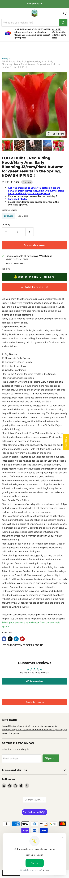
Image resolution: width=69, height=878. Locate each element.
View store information (15, 263)
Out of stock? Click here (36, 277)
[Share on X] (10, 638)
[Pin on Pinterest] (22, 638)
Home (5, 58)
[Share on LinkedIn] (16, 638)
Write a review (34, 681)
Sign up (51, 758)
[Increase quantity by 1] (30, 231)
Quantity (6, 224)
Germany (33, 799)
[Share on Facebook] (4, 638)
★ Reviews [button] (66, 441)
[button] (7, 145)
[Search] (63, 22)
